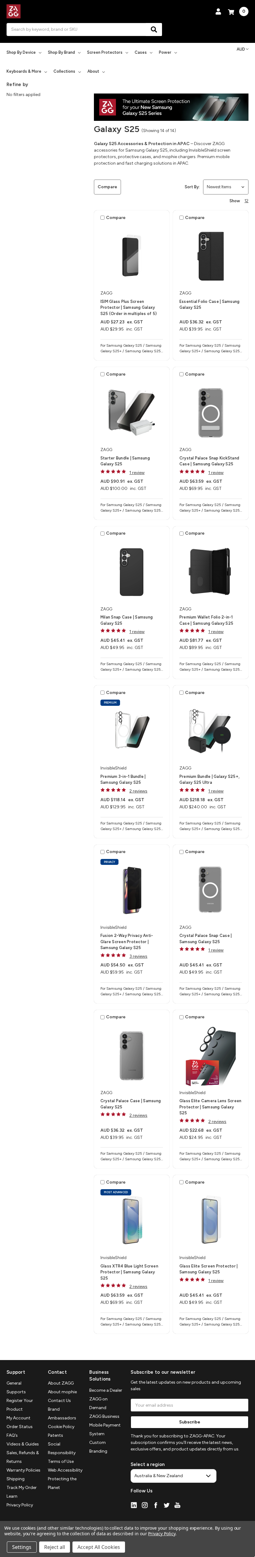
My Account (18, 1418)
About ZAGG (61, 1383)
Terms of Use (61, 1461)
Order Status (20, 1426)
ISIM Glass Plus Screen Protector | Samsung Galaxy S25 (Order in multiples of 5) (128, 307)
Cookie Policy (61, 1426)
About (93, 71)
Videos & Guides (23, 1444)
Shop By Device (21, 52)
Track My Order (22, 1487)
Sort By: (192, 187)
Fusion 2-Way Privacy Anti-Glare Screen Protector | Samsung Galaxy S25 (126, 941)
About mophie (62, 1392)
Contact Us (59, 1400)
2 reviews (138, 791)
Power (165, 52)
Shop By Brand (61, 52)
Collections (64, 71)
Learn (12, 1496)
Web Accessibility (65, 1470)
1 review (137, 472)
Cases (141, 52)
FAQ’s (12, 1435)
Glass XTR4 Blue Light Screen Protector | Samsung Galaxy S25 (129, 1272)
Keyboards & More (24, 71)
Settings (21, 1547)
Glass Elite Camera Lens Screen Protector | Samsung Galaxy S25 (210, 1106)
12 (246, 201)
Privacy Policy (20, 1505)
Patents (55, 1435)
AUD (241, 49)
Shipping (16, 1479)
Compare (107, 186)
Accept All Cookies (98, 1547)
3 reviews (138, 956)
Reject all (54, 1547)
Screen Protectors (105, 52)
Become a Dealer (105, 1390)
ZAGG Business (104, 1416)
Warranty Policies (23, 1470)
